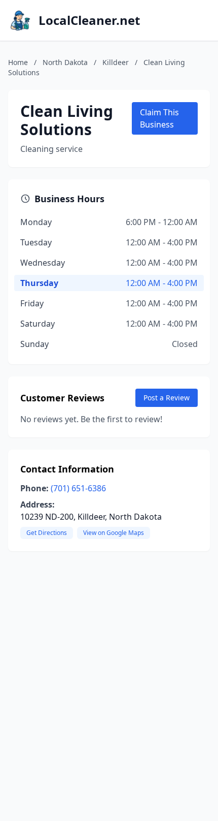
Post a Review (166, 397)
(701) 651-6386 (78, 488)
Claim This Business (159, 118)
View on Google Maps (113, 532)
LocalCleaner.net (89, 20)
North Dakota (65, 62)
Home (18, 62)
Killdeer (115, 62)
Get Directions (46, 532)
